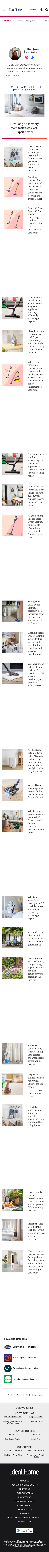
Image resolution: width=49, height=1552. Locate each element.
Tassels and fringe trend (26, 21)
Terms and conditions (24, 1501)
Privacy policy (24, 1505)
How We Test (24, 1497)
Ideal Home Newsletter (36, 1450)
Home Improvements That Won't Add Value (12, 1422)
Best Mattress (13, 1434)
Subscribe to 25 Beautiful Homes (36, 1456)
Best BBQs (36, 1434)
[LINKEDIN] (32, 57)
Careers (24, 1513)
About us (24, 1481)
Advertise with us (24, 1493)
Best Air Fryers (36, 1439)
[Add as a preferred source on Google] (24, 1530)
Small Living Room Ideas (13, 1417)
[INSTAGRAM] (26, 57)
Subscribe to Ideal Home (13, 1450)
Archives (38, 1395)
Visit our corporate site (34, 1542)
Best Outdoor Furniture (13, 1439)
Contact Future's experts (24, 1485)
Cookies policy (24, 1509)
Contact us (24, 1489)
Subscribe (33, 9)
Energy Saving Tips (36, 1421)
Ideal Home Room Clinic (13, 1455)
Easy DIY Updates (36, 1417)
